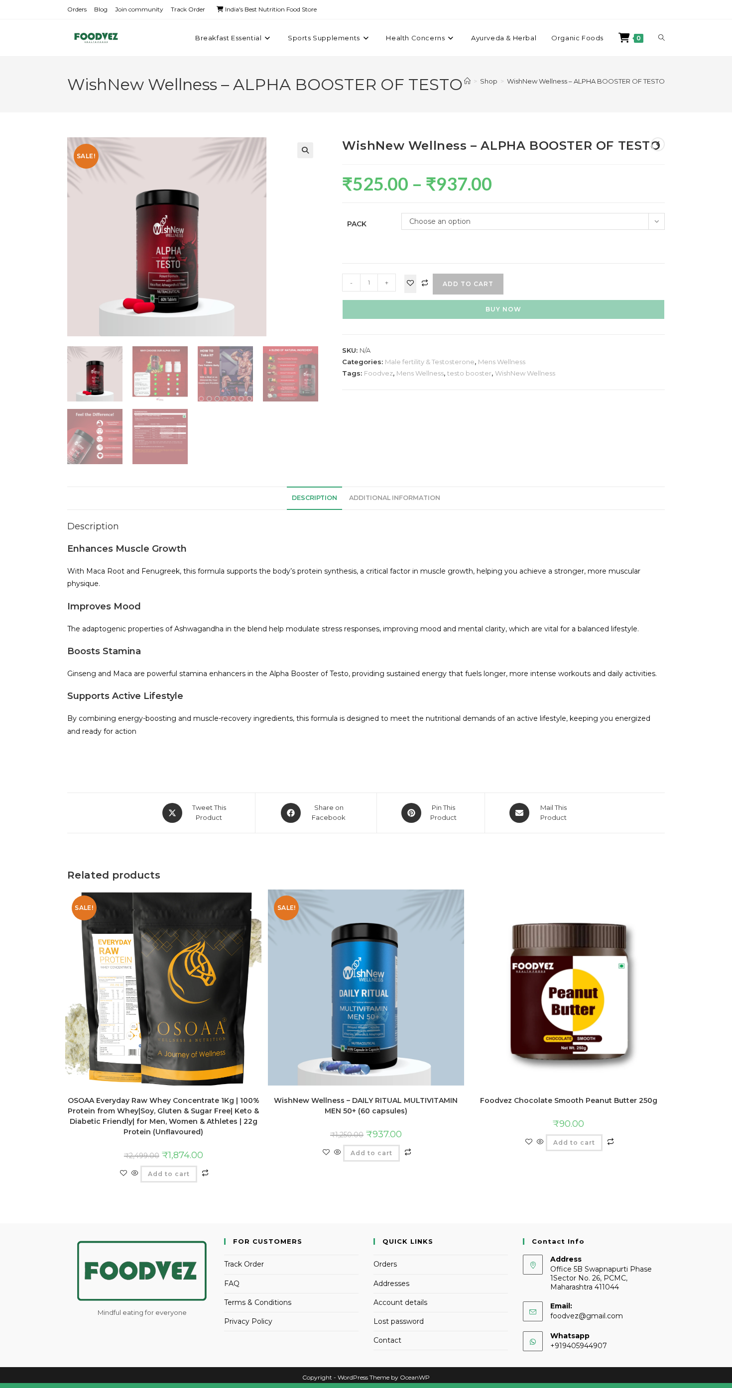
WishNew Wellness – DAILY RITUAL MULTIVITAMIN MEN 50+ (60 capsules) (366, 1105)
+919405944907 (578, 1345)
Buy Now (503, 309)
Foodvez (378, 373)
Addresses (391, 1283)
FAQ (232, 1283)
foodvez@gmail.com (586, 1315)
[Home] (467, 81)
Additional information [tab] (394, 497)
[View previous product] (658, 144)
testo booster (469, 373)
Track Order (188, 9)
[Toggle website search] (661, 37)
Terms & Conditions (257, 1302)
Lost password (398, 1321)
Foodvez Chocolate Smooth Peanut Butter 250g (568, 1100)
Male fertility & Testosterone (430, 362)
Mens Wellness (501, 362)
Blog (101, 9)
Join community (139, 9)
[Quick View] (134, 1173)
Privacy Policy (248, 1321)
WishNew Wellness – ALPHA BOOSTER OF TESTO (586, 81)
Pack (356, 223)
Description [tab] (314, 497)
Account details (400, 1302)
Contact (387, 1340)
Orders (77, 9)
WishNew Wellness (525, 373)
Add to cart (468, 284)
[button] (305, 150)
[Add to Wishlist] (410, 284)
